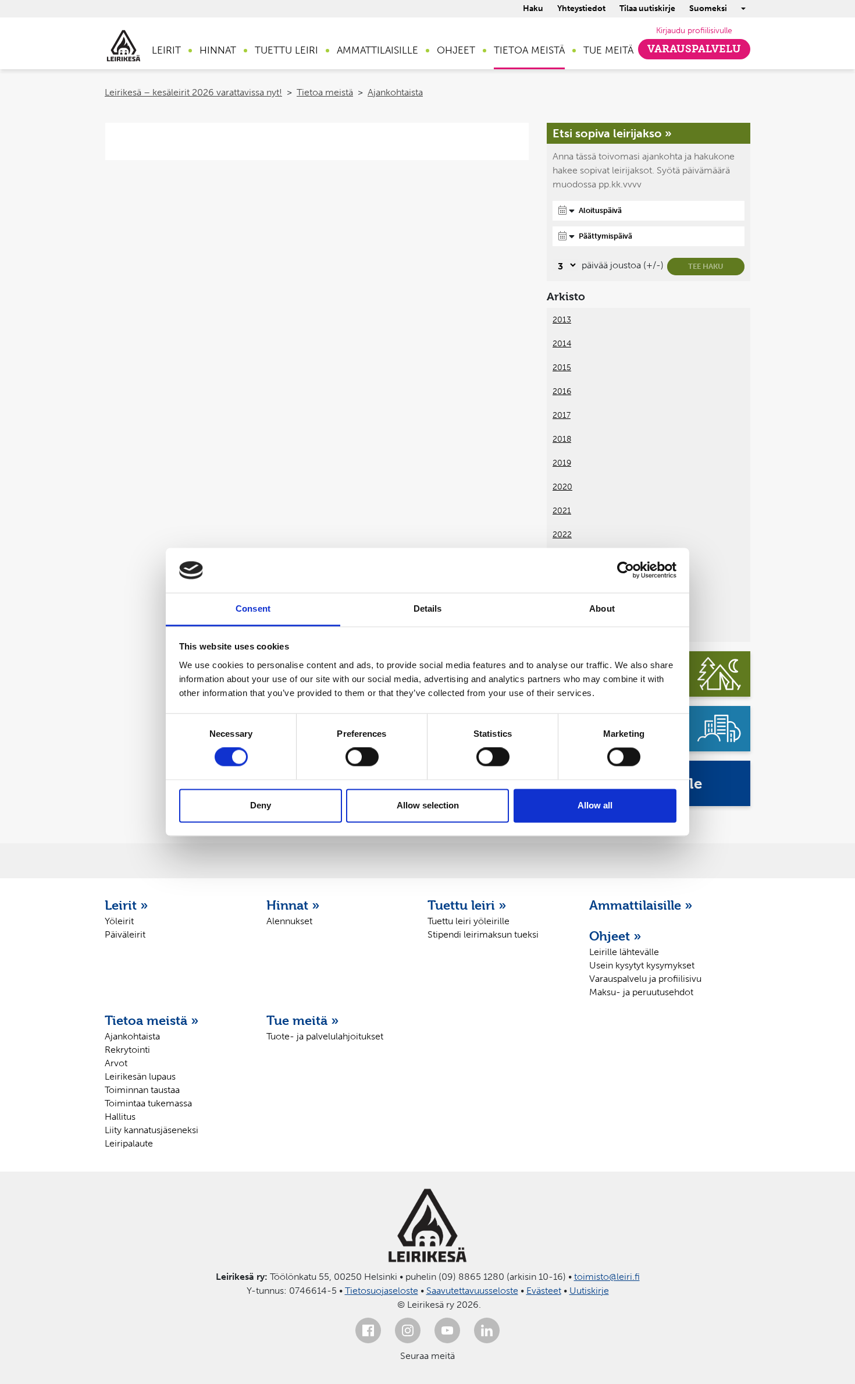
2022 (562, 535)
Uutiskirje (589, 1290)
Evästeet (543, 1290)
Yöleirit (119, 921)
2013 (562, 320)
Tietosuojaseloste (381, 1290)
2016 (562, 391)
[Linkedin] (487, 1330)
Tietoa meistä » (152, 1020)
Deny (260, 805)
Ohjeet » (615, 935)
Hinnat (218, 50)
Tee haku (706, 266)
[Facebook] (368, 1330)
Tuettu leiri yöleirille (469, 921)
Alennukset (289, 921)
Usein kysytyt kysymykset (641, 965)
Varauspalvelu (694, 48)
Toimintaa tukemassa (148, 1103)
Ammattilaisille (377, 50)
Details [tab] (428, 608)
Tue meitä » (302, 1020)
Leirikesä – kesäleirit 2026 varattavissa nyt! (193, 92)
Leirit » (126, 905)
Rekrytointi (127, 1049)
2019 (562, 463)
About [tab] (602, 608)
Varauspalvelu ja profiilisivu (645, 978)
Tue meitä (608, 50)
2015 (562, 367)
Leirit (166, 50)
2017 (562, 415)
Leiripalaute (129, 1143)
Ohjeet (456, 50)
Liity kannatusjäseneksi (151, 1129)
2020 (562, 487)
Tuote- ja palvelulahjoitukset (324, 1036)
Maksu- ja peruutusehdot (641, 992)
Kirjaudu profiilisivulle (694, 31)
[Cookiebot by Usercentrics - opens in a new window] (625, 570)
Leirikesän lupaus (140, 1076)
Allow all (595, 805)
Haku (533, 8)
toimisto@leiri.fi (607, 1276)
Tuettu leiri (286, 50)
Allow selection (428, 805)
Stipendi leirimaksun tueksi (483, 934)
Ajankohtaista (395, 92)
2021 (562, 511)
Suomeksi (708, 8)
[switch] (362, 757)
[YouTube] (447, 1330)
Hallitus (120, 1116)
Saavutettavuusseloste (472, 1290)
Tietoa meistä (529, 50)
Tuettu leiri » (467, 905)
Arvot (116, 1063)
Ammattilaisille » (641, 905)
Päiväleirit (125, 934)
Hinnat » (293, 905)
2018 (562, 439)
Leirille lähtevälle (624, 951)
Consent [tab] (253, 608)
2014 (562, 344)
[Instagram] (408, 1330)
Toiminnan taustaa (142, 1089)
